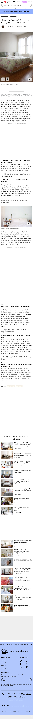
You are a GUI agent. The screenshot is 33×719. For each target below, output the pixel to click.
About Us (3, 663)
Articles (19, 8)
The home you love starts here (17, 644)
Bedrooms (13, 16)
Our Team (3, 660)
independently (6, 94)
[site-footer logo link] (5, 706)
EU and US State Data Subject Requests (21, 712)
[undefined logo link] (12, 2)
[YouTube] (21, 667)
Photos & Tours (4, 8)
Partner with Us (28, 706)
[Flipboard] (27, 667)
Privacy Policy (10, 685)
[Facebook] (21, 664)
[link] (23, 444)
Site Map (3, 668)
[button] (30, 79)
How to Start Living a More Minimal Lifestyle (15, 306)
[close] (31, 716)
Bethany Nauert (13, 228)
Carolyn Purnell (13, 84)
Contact (3, 665)
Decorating (13, 8)
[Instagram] (21, 661)
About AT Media (15, 706)
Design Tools (26, 8)
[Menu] (2, 2)
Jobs (21, 706)
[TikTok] (27, 661)
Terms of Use (17, 711)
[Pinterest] (27, 664)
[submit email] (29, 680)
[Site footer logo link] (16, 652)
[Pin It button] (7, 79)
